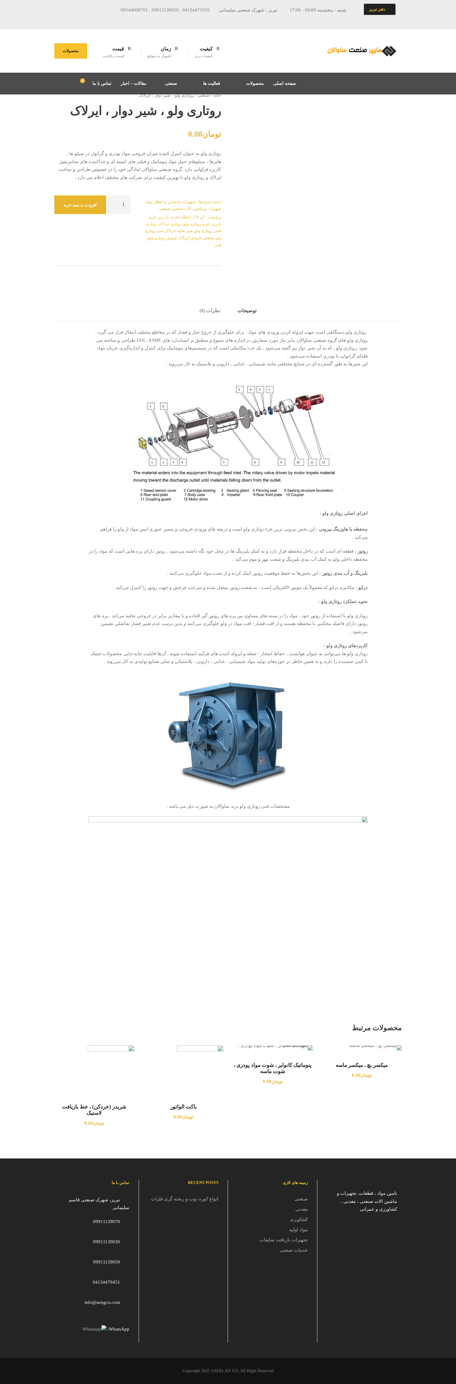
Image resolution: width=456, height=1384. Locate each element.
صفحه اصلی (284, 83)
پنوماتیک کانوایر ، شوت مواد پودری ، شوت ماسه (272, 1068)
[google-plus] (90, 19)
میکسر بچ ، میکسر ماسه (362, 1065)
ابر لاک (198, 217)
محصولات (71, 50)
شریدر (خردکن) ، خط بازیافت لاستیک (94, 1110)
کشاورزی (299, 1219)
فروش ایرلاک (190, 237)
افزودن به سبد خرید (80, 205)
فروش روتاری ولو (162, 237)
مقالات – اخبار (133, 83)
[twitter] (113, 19)
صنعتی (171, 83)
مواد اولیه (298, 1229)
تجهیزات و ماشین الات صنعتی (196, 208)
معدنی (301, 1209)
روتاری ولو (203, 230)
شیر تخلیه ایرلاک (179, 230)
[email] (67, 19)
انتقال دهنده (181, 217)
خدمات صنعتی (293, 1250)
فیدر (217, 244)
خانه (217, 95)
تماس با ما (101, 83)
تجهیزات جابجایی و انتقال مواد (170, 201)
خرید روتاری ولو (196, 224)
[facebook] (78, 19)
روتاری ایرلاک (170, 224)
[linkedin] (101, 19)
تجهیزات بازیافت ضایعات (284, 1239)
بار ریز (163, 217)
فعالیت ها (211, 83)
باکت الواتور (183, 1107)
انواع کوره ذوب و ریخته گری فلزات (184, 1198)
